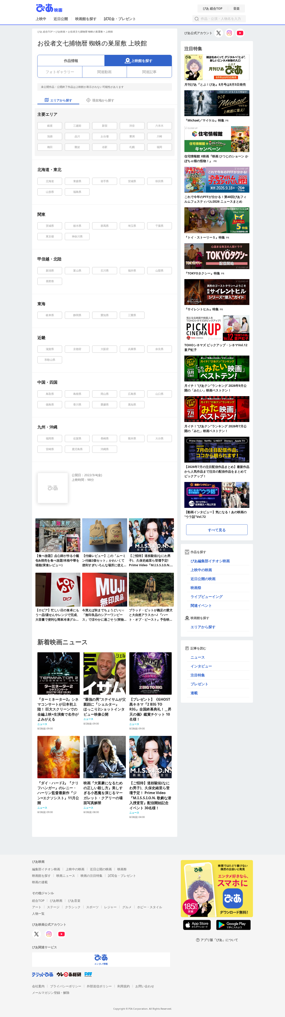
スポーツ (92, 907)
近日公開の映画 (203, 578)
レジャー (110, 907)
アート (36, 907)
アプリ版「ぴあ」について (219, 940)
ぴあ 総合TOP (212, 8)
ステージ (53, 907)
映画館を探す (86, 18)
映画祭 (196, 587)
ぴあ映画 (60, 31)
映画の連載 (40, 882)
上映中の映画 (201, 569)
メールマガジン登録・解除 (50, 992)
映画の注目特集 (91, 875)
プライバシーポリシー (65, 986)
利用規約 (123, 986)
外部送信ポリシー (99, 986)
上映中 (41, 18)
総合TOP (38, 900)
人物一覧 (38, 913)
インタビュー (201, 666)
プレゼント (199, 683)
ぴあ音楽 (74, 900)
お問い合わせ (144, 986)
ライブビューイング (207, 596)
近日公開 (61, 18)
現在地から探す (103, 100)
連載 (194, 692)
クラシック (73, 907)
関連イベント (201, 605)
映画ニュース (65, 875)
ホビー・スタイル (149, 907)
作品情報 (71, 60)
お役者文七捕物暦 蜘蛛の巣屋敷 (85, 31)
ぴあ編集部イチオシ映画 (210, 560)
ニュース (198, 657)
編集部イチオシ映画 (46, 869)
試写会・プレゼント (120, 18)
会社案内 (38, 986)
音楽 (236, 8)
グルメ (127, 907)
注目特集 (198, 675)
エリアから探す (203, 626)
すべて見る (217, 529)
